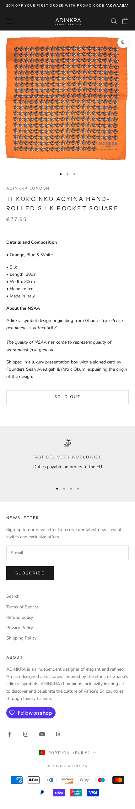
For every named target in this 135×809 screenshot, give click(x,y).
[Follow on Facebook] (9, 734)
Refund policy (19, 617)
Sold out (67, 397)
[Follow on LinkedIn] (58, 734)
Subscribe (30, 573)
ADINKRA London (28, 188)
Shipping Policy (21, 638)
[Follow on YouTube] (42, 734)
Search (12, 596)
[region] (67, 458)
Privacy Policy (19, 628)
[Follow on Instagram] (26, 734)
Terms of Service (22, 607)
